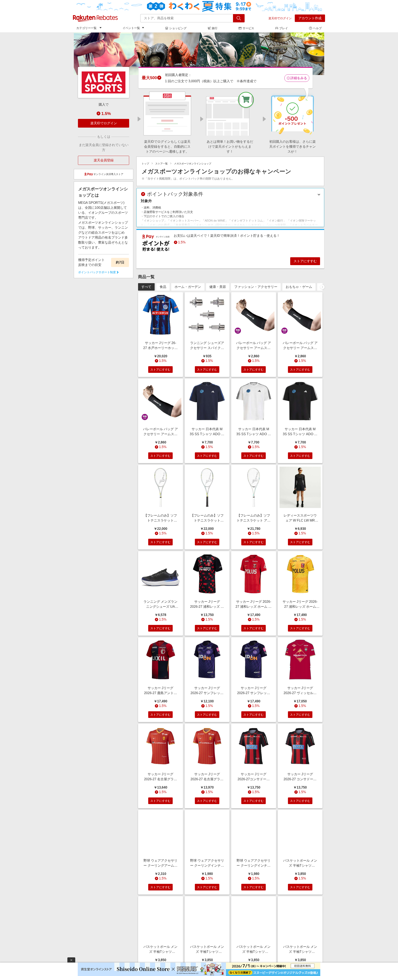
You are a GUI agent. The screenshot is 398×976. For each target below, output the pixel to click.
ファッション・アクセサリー (255, 287)
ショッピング (178, 28)
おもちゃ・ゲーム (299, 287)
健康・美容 (217, 287)
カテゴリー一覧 (86, 28)
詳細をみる (298, 78)
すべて (146, 287)
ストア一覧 (161, 163)
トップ (145, 163)
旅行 (214, 28)
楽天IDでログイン (280, 18)
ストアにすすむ (305, 261)
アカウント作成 (310, 18)
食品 (163, 287)
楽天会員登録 (104, 160)
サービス (248, 28)
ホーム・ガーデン (188, 287)
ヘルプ (317, 28)
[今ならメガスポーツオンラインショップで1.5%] (199, 53)
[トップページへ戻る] (95, 18)
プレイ (283, 28)
